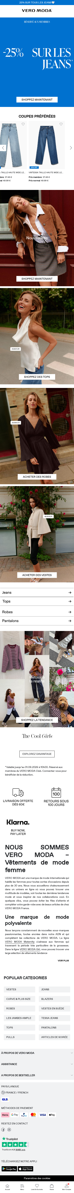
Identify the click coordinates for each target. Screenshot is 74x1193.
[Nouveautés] (37, 238)
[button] (18, 145)
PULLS (10, 1037)
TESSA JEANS (49, 1018)
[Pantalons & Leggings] (37, 623)
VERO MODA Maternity (19, 941)
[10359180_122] (37, 510)
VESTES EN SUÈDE (52, 1008)
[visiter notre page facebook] (3, 1130)
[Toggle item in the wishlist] (32, 124)
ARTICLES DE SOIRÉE (54, 1037)
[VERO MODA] (37, 11)
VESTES (11, 989)
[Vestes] (37, 558)
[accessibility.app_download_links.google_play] (9, 1171)
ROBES (10, 1008)
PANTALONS (48, 1027)
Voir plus (63, 960)
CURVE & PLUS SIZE (18, 998)
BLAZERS (47, 998)
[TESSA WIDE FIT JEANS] (37, 679)
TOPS (9, 1027)
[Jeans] (37, 62)
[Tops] (37, 360)
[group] (18, 152)
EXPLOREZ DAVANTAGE (37, 753)
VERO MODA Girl (30, 949)
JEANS (45, 989)
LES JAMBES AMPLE (18, 1018)
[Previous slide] (3, 148)
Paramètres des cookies (37, 1178)
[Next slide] (71, 148)
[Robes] (37, 460)
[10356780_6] (37, 312)
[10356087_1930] (37, 412)
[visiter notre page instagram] (9, 1130)
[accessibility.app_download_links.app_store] (25, 1171)
